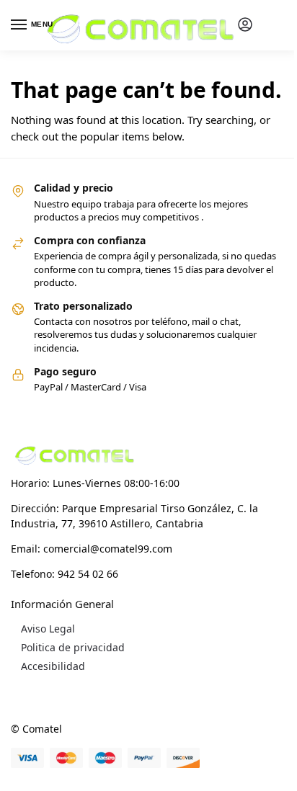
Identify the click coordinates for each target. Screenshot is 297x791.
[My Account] (245, 25)
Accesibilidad (53, 666)
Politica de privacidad (73, 647)
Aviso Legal (48, 628)
